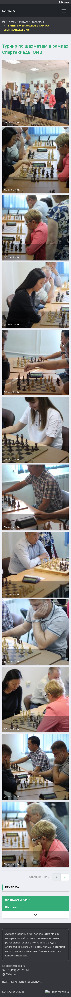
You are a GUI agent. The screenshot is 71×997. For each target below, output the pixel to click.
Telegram (12, 974)
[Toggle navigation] (64, 10)
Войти (65, 2)
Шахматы (38, 21)
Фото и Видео (18, 21)
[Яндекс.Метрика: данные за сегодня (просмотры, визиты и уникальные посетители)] (57, 992)
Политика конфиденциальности (22, 981)
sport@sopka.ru (15, 965)
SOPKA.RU (8, 10)
